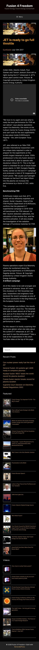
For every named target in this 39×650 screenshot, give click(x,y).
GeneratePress (19, 647)
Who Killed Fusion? (17, 515)
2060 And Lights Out (17, 494)
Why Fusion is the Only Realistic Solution (23, 452)
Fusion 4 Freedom (19, 6)
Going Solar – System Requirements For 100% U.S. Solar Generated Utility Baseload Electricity (23, 443)
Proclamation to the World (19, 463)
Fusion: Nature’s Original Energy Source (23, 505)
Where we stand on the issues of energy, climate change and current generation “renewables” (23, 422)
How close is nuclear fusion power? (22, 566)
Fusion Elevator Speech (18, 473)
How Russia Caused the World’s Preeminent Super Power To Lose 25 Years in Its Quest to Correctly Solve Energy (24, 527)
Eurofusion (7, 50)
